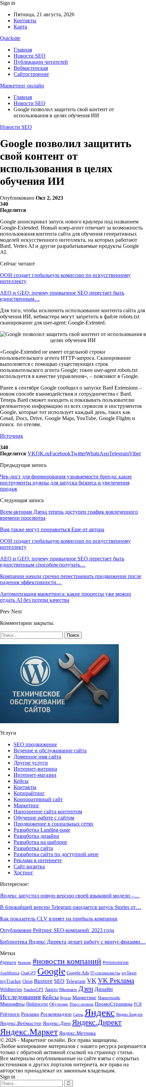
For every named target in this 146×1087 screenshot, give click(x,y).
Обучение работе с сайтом (44, 818)
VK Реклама (116, 980)
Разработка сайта (33, 848)
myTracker (10, 981)
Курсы (65, 998)
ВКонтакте (68, 989)
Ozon (27, 981)
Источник (11, 436)
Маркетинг (26, 805)
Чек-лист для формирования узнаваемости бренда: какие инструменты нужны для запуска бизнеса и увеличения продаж (66, 483)
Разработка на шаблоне (40, 842)
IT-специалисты (105, 972)
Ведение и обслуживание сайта (50, 750)
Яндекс (100, 1012)
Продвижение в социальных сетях (53, 824)
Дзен (85, 989)
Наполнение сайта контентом (48, 811)
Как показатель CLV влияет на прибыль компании (58, 919)
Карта (20, 26)
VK (91, 980)
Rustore (43, 981)
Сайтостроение (31, 74)
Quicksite (10, 38)
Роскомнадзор (56, 1014)
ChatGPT (28, 973)
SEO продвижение (35, 744)
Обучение (58, 1004)
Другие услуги (31, 763)
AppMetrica (9, 973)
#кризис (24, 962)
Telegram (76, 981)
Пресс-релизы (81, 1004)
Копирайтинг (29, 793)
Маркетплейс (109, 997)
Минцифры (12, 1004)
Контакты (25, 20)
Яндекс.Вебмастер (20, 1023)
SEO (59, 981)
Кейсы (21, 781)
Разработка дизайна (36, 836)
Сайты (78, 1014)
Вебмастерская (31, 68)
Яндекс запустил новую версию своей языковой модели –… (70, 895)
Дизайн (103, 989)
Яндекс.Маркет (29, 1032)
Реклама (30, 1014)
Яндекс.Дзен (57, 1023)
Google (51, 971)
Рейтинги (10, 1014)
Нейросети (37, 1004)
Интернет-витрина (35, 769)
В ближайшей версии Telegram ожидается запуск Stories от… (70, 907)
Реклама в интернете (38, 860)
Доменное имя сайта (37, 756)
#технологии (116, 962)
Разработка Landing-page (42, 830)
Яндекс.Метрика (77, 1033)
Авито (51, 989)
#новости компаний (67, 961)
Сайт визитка (29, 866)
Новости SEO (29, 56)
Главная (23, 50)
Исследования (20, 997)
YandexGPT (33, 990)
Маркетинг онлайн (22, 85)
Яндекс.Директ (97, 1022)
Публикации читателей (41, 62)
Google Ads (78, 972)
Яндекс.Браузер (129, 1014)
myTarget (129, 973)
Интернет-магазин (35, 775)
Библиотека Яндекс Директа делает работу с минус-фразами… (73, 942)
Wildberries (11, 989)
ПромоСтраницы (113, 1004)
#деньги (8, 962)
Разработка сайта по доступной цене (56, 854)
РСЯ (138, 1004)
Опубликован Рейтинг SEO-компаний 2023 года (57, 930)
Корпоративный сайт (38, 799)
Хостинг (23, 872)
